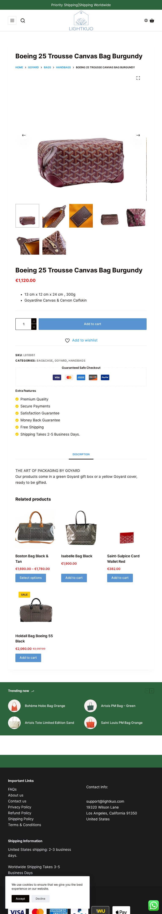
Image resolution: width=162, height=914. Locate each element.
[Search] (23, 20)
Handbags (77, 360)
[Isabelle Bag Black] (81, 528)
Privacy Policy (19, 807)
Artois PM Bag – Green (118, 706)
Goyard (61, 360)
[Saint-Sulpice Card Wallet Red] (127, 528)
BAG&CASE (45, 360)
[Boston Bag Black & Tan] (35, 528)
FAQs (12, 789)
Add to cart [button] (74, 578)
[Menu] (12, 20)
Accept (20, 898)
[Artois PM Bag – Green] (90, 706)
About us (15, 795)
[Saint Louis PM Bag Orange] (90, 722)
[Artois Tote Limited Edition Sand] (14, 722)
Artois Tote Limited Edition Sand (49, 723)
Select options (31, 578)
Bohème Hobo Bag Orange (45, 706)
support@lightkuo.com (105, 801)
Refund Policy (19, 813)
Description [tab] (81, 454)
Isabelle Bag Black (76, 556)
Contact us (17, 801)
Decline (40, 898)
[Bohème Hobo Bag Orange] (14, 706)
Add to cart (92, 324)
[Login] (146, 20)
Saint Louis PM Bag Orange (122, 723)
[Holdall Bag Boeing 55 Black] (35, 608)
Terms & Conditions (24, 825)
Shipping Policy (21, 819)
